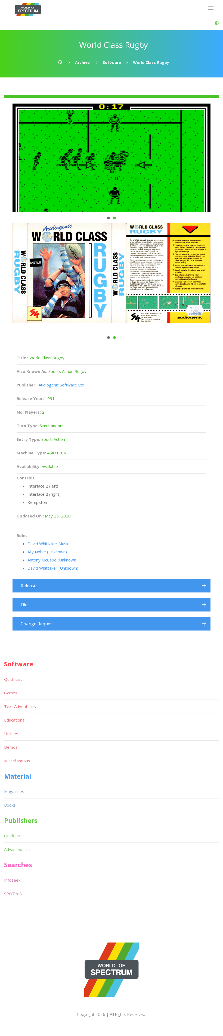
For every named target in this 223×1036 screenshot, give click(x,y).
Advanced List (17, 849)
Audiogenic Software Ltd (61, 385)
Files (25, 605)
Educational (14, 720)
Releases (30, 586)
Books (10, 805)
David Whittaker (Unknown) (52, 568)
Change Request (37, 624)
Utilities (11, 733)
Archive (82, 62)
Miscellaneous (17, 760)
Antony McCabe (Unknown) (52, 560)
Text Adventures (20, 706)
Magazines (14, 791)
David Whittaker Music (48, 543)
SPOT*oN (13, 893)
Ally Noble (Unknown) (47, 551)
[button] (217, 23)
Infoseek (12, 880)
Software (112, 62)
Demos (11, 747)
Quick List (13, 679)
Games (10, 692)
